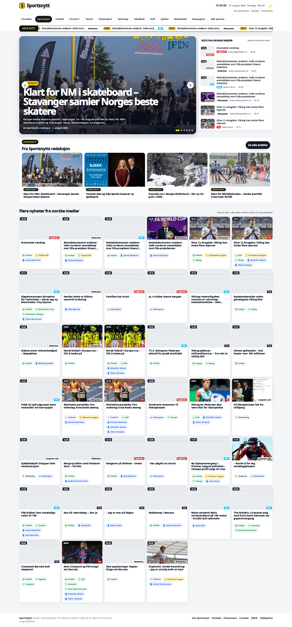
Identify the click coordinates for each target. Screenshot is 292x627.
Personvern (230, 618)
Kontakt (255, 10)
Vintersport (105, 19)
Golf (152, 19)
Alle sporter (218, 19)
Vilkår (254, 618)
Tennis (89, 19)
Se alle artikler (258, 145)
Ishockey (123, 19)
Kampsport (198, 19)
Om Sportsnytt (241, 10)
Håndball (139, 19)
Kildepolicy (267, 10)
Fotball (60, 19)
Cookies (244, 618)
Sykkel (164, 19)
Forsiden (26, 19)
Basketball (180, 19)
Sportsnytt (43, 19)
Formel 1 (74, 19)
